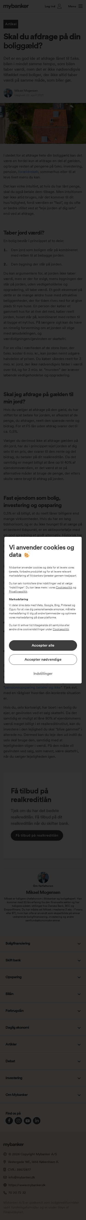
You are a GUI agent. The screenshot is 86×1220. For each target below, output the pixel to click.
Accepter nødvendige (43, 659)
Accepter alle (43, 645)
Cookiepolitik (64, 587)
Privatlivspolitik (18, 591)
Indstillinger (43, 673)
